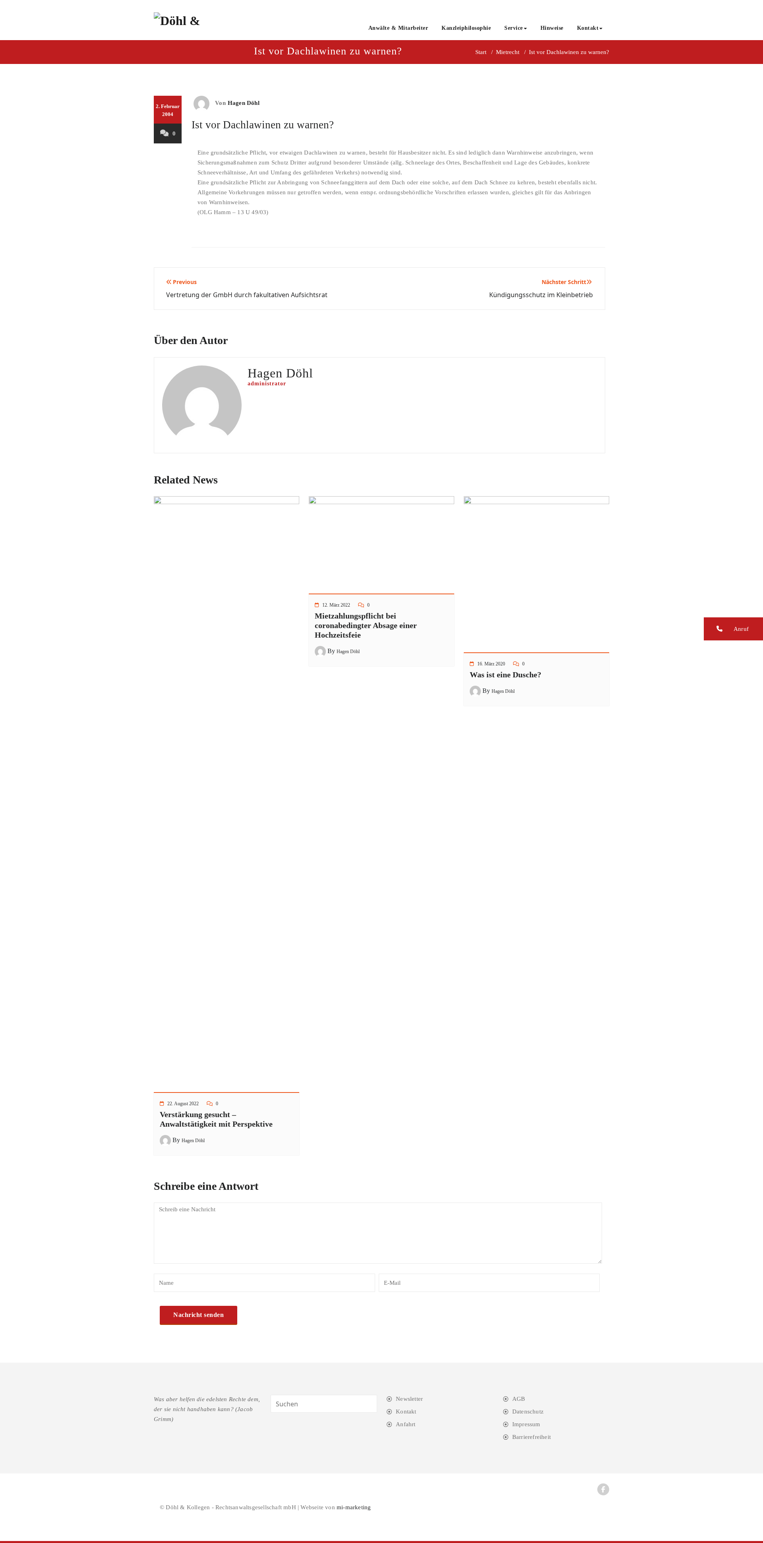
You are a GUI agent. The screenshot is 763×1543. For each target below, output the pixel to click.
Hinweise (552, 28)
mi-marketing (354, 1507)
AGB (518, 1399)
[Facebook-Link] (603, 1489)
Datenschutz (528, 1411)
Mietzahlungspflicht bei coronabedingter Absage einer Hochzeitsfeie (366, 625)
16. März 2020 (491, 664)
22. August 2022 (183, 1103)
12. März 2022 (336, 605)
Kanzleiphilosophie (466, 28)
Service (513, 28)
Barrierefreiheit (531, 1437)
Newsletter (409, 1399)
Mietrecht (507, 52)
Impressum (526, 1424)
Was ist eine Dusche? (505, 674)
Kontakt (588, 28)
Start (480, 52)
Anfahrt (405, 1424)
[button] (733, 629)
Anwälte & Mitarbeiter (398, 28)
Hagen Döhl (243, 103)
